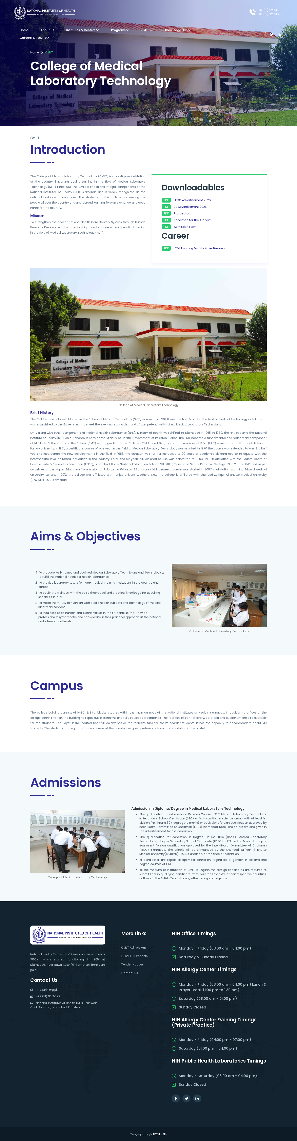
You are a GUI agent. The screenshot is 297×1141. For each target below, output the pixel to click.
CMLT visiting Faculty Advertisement (200, 248)
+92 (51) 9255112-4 (270, 14)
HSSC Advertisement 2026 (192, 200)
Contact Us (129, 973)
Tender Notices (132, 964)
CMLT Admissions (133, 948)
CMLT (145, 30)
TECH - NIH (160, 1134)
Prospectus (182, 213)
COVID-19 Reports (134, 956)
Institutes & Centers (81, 30)
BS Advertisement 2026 (190, 207)
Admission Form (185, 227)
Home (24, 30)
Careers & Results (33, 38)
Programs (118, 30)
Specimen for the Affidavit (193, 220)
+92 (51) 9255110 (268, 10)
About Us (47, 30)
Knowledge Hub (176, 30)
